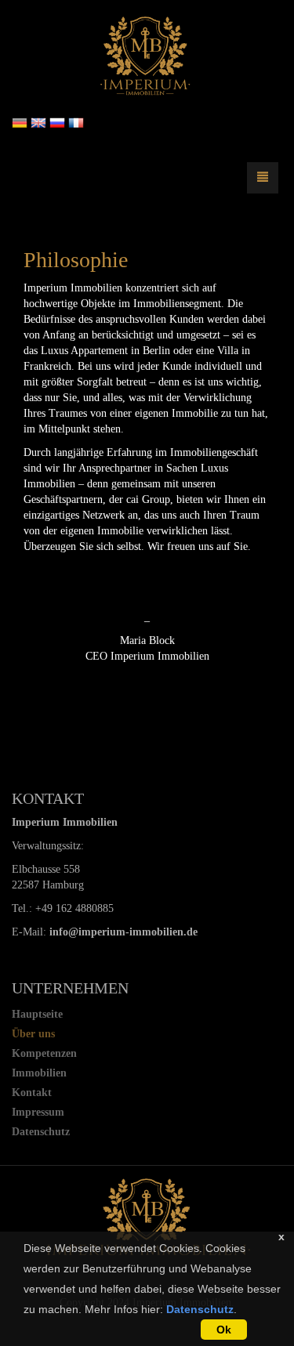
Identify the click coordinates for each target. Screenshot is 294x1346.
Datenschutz (200, 1309)
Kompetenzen (44, 1053)
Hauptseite (37, 1014)
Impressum (38, 1112)
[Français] (76, 122)
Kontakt (32, 1092)
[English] (38, 122)
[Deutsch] (19, 122)
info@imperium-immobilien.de (123, 932)
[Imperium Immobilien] (147, 56)
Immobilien (39, 1073)
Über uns (33, 1034)
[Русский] (57, 122)
